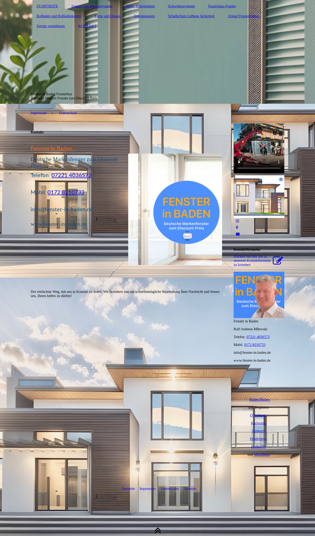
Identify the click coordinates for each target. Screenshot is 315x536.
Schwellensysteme (181, 6)
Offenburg (257, 415)
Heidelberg (258, 439)
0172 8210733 (66, 192)
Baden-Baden (260, 400)
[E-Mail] (238, 234)
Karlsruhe (258, 423)
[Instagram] (237, 221)
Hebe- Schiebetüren (140, 6)
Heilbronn (258, 447)
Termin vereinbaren (50, 26)
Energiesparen (144, 16)
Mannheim (262, 454)
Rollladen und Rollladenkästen (58, 16)
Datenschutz (68, 113)
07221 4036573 (71, 175)
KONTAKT (87, 26)
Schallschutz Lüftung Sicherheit (191, 16)
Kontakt (190, 489)
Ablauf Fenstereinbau (243, 16)
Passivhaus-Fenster (222, 6)
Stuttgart (258, 431)
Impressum (39, 113)
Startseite (128, 489)
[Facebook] (237, 227)
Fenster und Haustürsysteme (92, 6)
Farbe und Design (108, 16)
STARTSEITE (47, 6)
